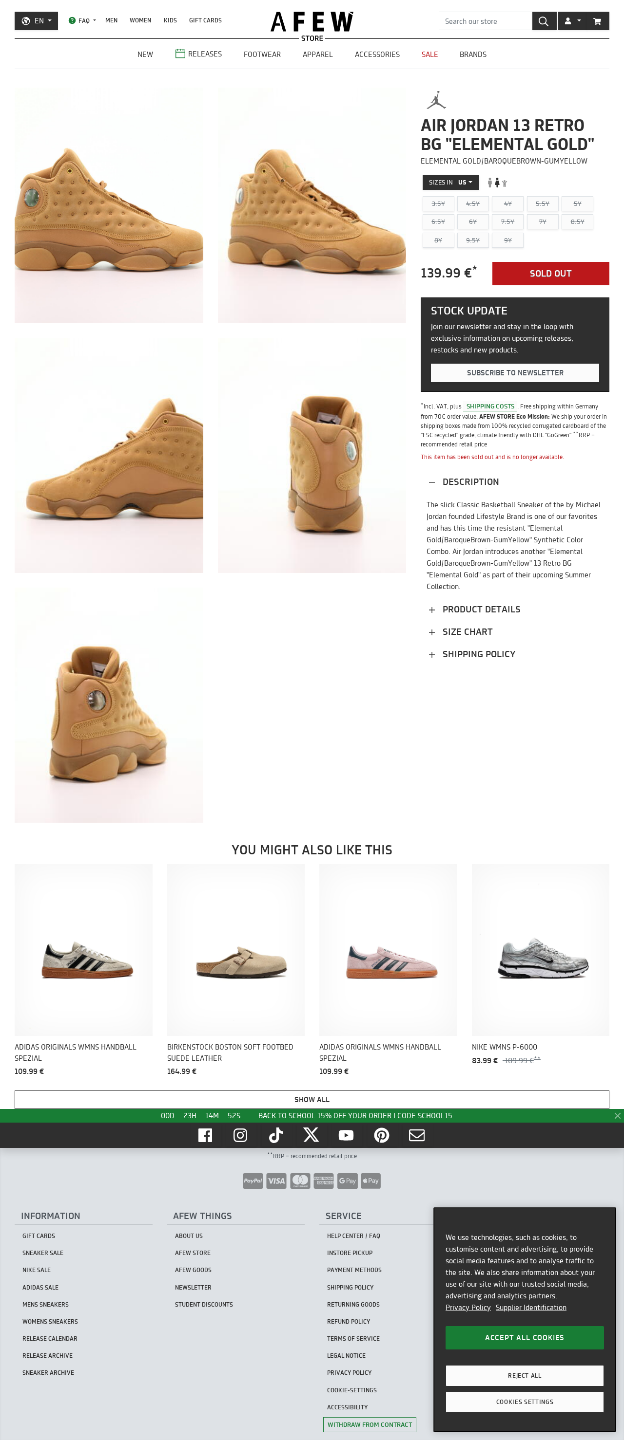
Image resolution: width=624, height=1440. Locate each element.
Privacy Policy (468, 1307)
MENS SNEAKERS (45, 1304)
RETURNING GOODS (353, 1304)
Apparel (318, 54)
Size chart (466, 631)
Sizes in (448, 182)
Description (469, 481)
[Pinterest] (383, 1135)
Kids (170, 20)
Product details (480, 609)
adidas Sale (40, 1287)
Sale (430, 54)
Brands (473, 54)
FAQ (84, 20)
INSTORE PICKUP (349, 1252)
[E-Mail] (418, 1135)
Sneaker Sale (42, 1252)
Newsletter (193, 1287)
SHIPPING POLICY (350, 1287)
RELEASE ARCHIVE (47, 1355)
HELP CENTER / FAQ (353, 1235)
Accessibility (347, 1407)
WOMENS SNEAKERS (50, 1321)
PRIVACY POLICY (349, 1372)
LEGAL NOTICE (346, 1355)
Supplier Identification (531, 1307)
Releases (205, 53)
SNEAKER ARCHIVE (48, 1372)
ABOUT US (189, 1235)
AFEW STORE (312, 22)
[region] (524, 1319)
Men (111, 20)
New (145, 54)
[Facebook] (206, 1135)
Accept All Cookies (525, 1337)
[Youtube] (347, 1135)
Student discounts (204, 1304)
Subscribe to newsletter (515, 372)
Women (140, 20)
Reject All (525, 1375)
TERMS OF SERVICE (353, 1338)
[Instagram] (241, 1135)
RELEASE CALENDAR (50, 1338)
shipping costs (490, 406)
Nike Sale (36, 1270)
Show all (312, 1099)
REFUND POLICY (348, 1321)
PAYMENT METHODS (354, 1270)
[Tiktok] (277, 1135)
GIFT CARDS (205, 20)
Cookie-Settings (352, 1390)
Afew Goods (193, 1270)
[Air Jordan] (436, 100)
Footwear (262, 54)
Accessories (377, 54)
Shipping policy (477, 654)
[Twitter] (312, 1135)
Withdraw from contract (370, 1424)
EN (39, 20)
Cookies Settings (525, 1401)
